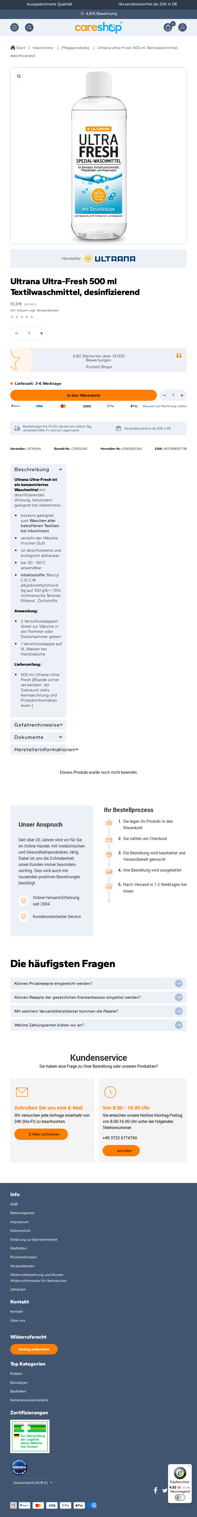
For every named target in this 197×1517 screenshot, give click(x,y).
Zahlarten (18, 1289)
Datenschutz (20, 1230)
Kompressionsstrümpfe (29, 1400)
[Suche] (29, 27)
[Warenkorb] (168, 27)
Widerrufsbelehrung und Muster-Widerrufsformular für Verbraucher (38, 1278)
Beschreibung (31, 469)
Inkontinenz (43, 47)
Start (20, 47)
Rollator (16, 1373)
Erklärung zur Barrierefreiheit (33, 1239)
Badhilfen (18, 1391)
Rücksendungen (23, 1257)
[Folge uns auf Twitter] (165, 1490)
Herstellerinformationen (38, 749)
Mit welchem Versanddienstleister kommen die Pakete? (66, 1011)
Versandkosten (22, 1266)
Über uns (17, 1320)
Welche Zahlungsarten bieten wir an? (49, 1025)
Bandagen (19, 1382)
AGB (14, 1204)
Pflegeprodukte (75, 47)
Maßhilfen (18, 1248)
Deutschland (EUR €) (31, 1483)
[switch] (180, 1497)
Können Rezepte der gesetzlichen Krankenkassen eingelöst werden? (77, 997)
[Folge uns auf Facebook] (155, 1490)
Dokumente (29, 737)
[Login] (182, 27)
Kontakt (16, 1311)
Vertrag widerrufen (34, 1349)
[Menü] (189, 1467)
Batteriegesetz (22, 1213)
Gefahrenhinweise (37, 725)
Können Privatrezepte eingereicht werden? (53, 983)
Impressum (19, 1222)
